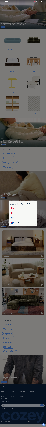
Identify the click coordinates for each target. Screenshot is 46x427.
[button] (35, 2)
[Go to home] (5, 2)
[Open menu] (43, 2)
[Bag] (41, 2)
